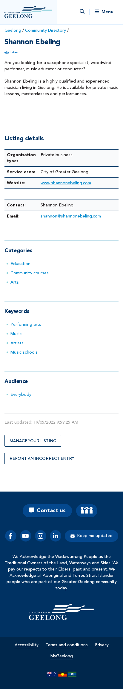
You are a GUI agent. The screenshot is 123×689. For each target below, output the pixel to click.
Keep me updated (95, 536)
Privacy (102, 645)
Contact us (51, 510)
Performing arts (25, 325)
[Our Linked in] (55, 536)
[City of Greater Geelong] (28, 12)
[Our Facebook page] (10, 536)
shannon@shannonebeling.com (71, 216)
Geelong (12, 30)
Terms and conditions (67, 645)
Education (20, 264)
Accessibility (27, 645)
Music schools (24, 352)
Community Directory (45, 30)
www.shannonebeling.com (66, 183)
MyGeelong (61, 656)
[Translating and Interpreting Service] (86, 510)
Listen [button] (13, 52)
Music (15, 334)
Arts (14, 282)
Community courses (29, 273)
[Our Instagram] (40, 536)
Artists (17, 343)
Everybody (20, 395)
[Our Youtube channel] (25, 536)
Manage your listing (33, 441)
